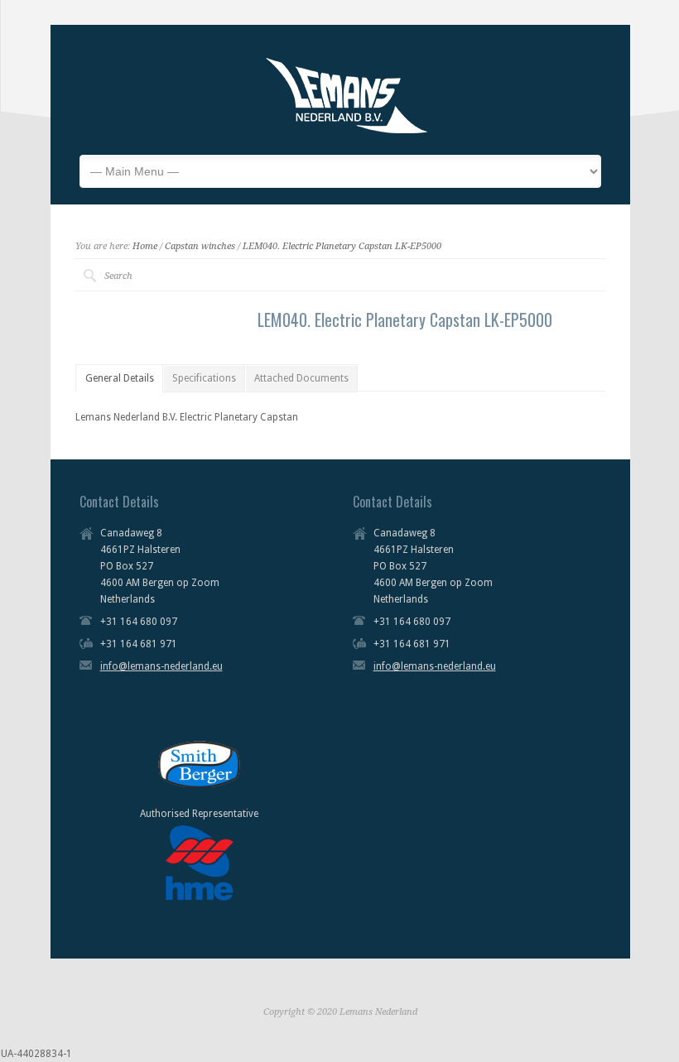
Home (144, 246)
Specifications (204, 378)
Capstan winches (200, 246)
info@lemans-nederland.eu (161, 666)
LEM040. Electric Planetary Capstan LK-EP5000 (342, 246)
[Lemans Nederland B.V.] (346, 130)
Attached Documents (301, 378)
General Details (119, 378)
